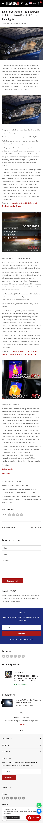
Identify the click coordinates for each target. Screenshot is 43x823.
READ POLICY (22, 724)
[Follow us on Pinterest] (15, 656)
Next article (35, 527)
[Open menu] (3, 3)
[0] (39, 3)
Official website (7, 469)
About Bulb (5, 23)
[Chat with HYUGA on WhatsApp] (39, 805)
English (5, 787)
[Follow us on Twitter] (7, 656)
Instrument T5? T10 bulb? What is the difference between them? (28, 701)
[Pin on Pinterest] (13, 514)
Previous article (9, 527)
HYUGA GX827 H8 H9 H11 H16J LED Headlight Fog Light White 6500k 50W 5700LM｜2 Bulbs (26, 678)
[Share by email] (21, 514)
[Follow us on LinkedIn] (23, 656)
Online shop (6, 473)
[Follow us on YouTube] (19, 656)
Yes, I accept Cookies (11, 817)
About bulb (9, 509)
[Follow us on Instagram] (11, 656)
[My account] (26, 3)
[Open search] (22, 3)
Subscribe (21, 633)
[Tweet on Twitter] (17, 514)
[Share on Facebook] (9, 514)
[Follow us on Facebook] (3, 656)
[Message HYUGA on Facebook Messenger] (39, 811)
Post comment (12, 581)
